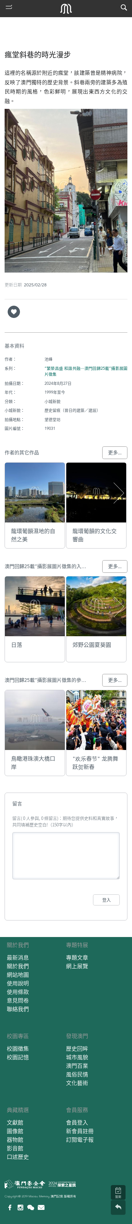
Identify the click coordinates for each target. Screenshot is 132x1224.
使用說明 (18, 983)
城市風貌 (77, 1057)
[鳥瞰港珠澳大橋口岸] (35, 720)
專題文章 (77, 957)
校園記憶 (18, 1057)
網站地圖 (18, 975)
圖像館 (15, 1131)
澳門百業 (77, 1066)
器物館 (15, 1140)
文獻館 (15, 1122)
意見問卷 (18, 1000)
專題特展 (77, 945)
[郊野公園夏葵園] (96, 606)
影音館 (15, 1148)
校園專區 (18, 1036)
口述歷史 (18, 1157)
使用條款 (18, 992)
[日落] (35, 606)
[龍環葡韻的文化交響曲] (96, 492)
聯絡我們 (18, 1009)
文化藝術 (77, 1083)
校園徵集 (18, 1049)
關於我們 (18, 945)
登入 (106, 899)
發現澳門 (77, 1036)
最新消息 (18, 957)
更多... (115, 453)
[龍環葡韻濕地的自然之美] (35, 492)
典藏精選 (18, 1110)
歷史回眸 (77, 1049)
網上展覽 (77, 966)
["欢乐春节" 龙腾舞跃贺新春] (96, 720)
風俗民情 (77, 1074)
